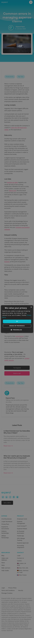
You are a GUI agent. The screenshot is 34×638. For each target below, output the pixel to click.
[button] (17, 330)
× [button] (31, 307)
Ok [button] (17, 321)
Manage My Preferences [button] (17, 326)
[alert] (17, 319)
